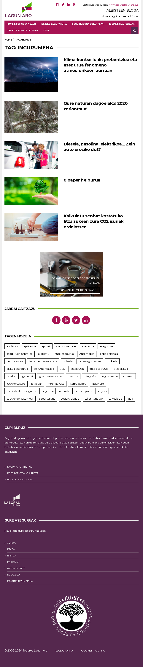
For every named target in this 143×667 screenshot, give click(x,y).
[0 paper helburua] (31, 191)
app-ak (46, 346)
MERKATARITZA (16, 568)
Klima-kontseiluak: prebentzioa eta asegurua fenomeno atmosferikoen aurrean (100, 65)
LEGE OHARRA (64, 650)
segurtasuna (47, 398)
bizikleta (112, 361)
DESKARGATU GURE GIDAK (75, 290)
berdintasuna (15, 361)
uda (130, 398)
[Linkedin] (68, 4)
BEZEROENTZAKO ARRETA (22, 473)
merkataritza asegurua (21, 391)
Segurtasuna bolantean (88, 24)
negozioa (48, 391)
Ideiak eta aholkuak (121, 24)
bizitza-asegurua (17, 368)
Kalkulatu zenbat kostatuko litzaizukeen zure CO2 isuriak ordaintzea (94, 221)
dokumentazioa (44, 368)
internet (128, 376)
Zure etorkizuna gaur (21, 24)
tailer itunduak (94, 398)
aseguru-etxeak (66, 346)
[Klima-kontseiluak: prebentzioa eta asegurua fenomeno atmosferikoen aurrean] (31, 74)
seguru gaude (70, 398)
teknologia (116, 398)
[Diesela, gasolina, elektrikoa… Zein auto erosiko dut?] (31, 155)
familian (12, 376)
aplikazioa (30, 346)
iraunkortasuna (16, 383)
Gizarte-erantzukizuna (22, 30)
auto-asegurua (64, 354)
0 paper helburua (82, 180)
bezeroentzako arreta (43, 361)
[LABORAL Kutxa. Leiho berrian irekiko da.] (12, 500)
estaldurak (77, 368)
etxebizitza (121, 368)
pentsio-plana (83, 391)
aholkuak (12, 346)
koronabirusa (56, 383)
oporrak (64, 391)
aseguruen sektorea (20, 354)
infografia (90, 376)
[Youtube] (74, 4)
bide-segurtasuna (90, 361)
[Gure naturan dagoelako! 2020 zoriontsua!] (31, 117)
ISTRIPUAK (13, 562)
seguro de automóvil (20, 398)
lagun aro (98, 383)
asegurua (88, 346)
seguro (102, 391)
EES (62, 368)
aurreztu (43, 354)
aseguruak (106, 346)
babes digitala (109, 354)
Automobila (86, 354)
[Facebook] (57, 4)
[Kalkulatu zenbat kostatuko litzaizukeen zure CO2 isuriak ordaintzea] (31, 227)
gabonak (28, 376)
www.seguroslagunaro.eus (123, 4)
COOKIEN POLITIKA (93, 650)
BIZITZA (11, 555)
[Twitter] (62, 4)
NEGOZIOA (13, 574)
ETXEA (11, 549)
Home (8, 39)
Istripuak (36, 383)
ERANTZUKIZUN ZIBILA (20, 581)
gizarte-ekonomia (50, 376)
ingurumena (110, 376)
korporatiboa (78, 383)
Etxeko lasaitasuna (53, 24)
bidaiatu (68, 361)
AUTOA (11, 542)
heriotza (73, 376)
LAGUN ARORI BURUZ (19, 466)
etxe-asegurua (98, 368)
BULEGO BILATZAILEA (20, 479)
